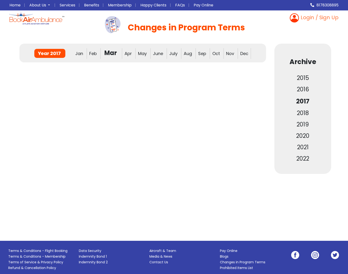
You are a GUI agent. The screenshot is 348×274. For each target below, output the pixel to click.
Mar (111, 53)
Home (15, 5)
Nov (230, 53)
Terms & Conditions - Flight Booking (37, 250)
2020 (302, 136)
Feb (93, 53)
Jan (79, 53)
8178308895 (328, 5)
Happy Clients (153, 5)
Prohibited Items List (236, 267)
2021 (303, 147)
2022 (302, 159)
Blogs (224, 256)
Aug (188, 53)
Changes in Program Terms (242, 262)
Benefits (91, 5)
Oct (216, 53)
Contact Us (158, 262)
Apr (129, 53)
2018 (303, 113)
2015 (303, 78)
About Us (38, 5)
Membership (120, 5)
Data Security (90, 250)
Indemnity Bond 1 (93, 256)
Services (67, 5)
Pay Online (203, 5)
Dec (244, 53)
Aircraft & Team (162, 250)
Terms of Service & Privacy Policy (35, 262)
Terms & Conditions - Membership (37, 256)
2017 (302, 101)
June (158, 53)
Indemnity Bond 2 (93, 262)
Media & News (160, 256)
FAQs (180, 5)
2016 (303, 89)
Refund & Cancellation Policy (32, 267)
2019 (303, 124)
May (143, 53)
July (174, 53)
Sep (202, 53)
